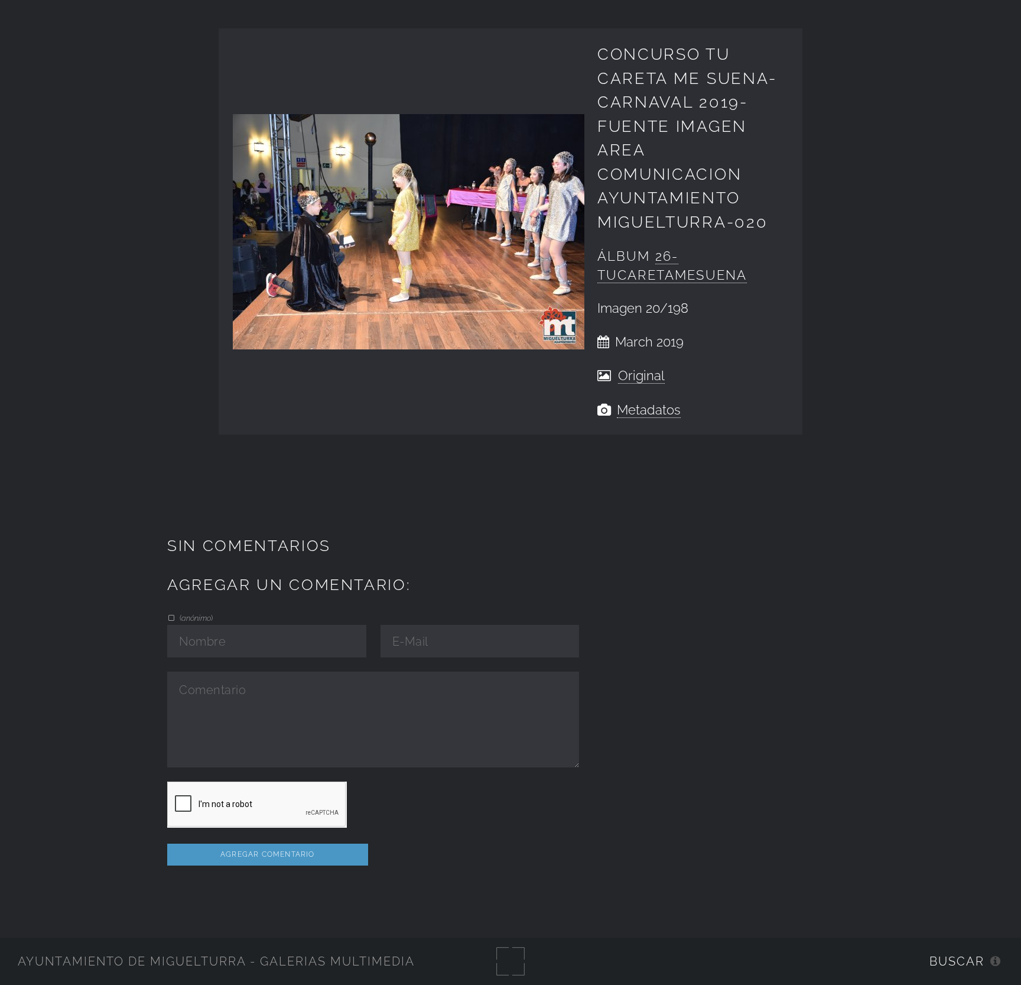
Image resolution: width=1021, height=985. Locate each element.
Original (641, 375)
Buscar (956, 961)
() (195, 618)
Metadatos (649, 410)
